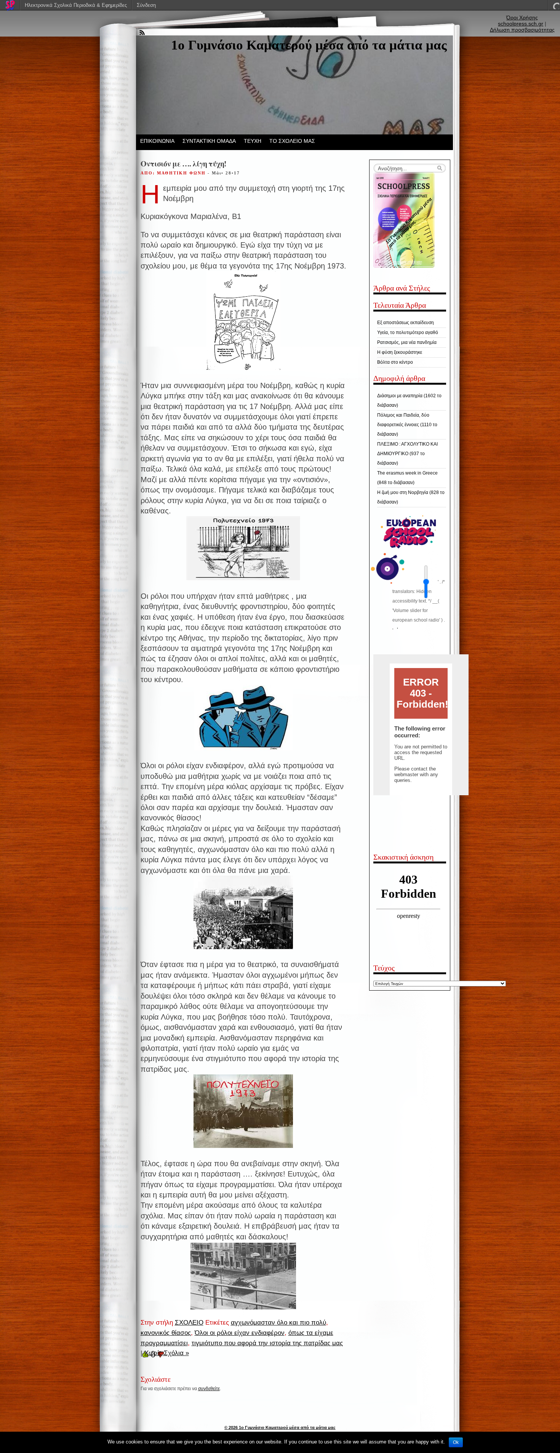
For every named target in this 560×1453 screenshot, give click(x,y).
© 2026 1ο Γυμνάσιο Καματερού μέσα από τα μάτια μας (280, 1427)
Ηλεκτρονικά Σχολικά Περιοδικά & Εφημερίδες (76, 5)
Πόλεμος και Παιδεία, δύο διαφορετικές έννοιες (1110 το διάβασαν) (407, 424)
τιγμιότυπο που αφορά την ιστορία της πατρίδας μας (267, 1343)
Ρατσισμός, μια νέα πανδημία (407, 342)
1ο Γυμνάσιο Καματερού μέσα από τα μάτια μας (309, 45)
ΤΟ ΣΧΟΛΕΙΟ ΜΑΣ (292, 141)
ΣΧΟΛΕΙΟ (189, 1322)
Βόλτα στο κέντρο (395, 362)
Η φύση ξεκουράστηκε (399, 352)
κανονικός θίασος (166, 1332)
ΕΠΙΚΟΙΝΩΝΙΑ (157, 141)
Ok (456, 1442)
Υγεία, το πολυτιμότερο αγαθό (407, 332)
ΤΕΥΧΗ (252, 141)
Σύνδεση (146, 5)
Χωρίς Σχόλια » (166, 1353)
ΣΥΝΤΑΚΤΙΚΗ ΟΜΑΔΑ (209, 141)
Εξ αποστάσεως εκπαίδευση (405, 322)
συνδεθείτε (209, 1388)
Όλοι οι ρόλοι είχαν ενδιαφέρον (240, 1332)
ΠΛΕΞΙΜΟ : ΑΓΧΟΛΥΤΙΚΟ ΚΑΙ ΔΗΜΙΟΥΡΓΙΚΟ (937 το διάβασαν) (407, 453)
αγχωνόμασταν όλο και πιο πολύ (278, 1322)
